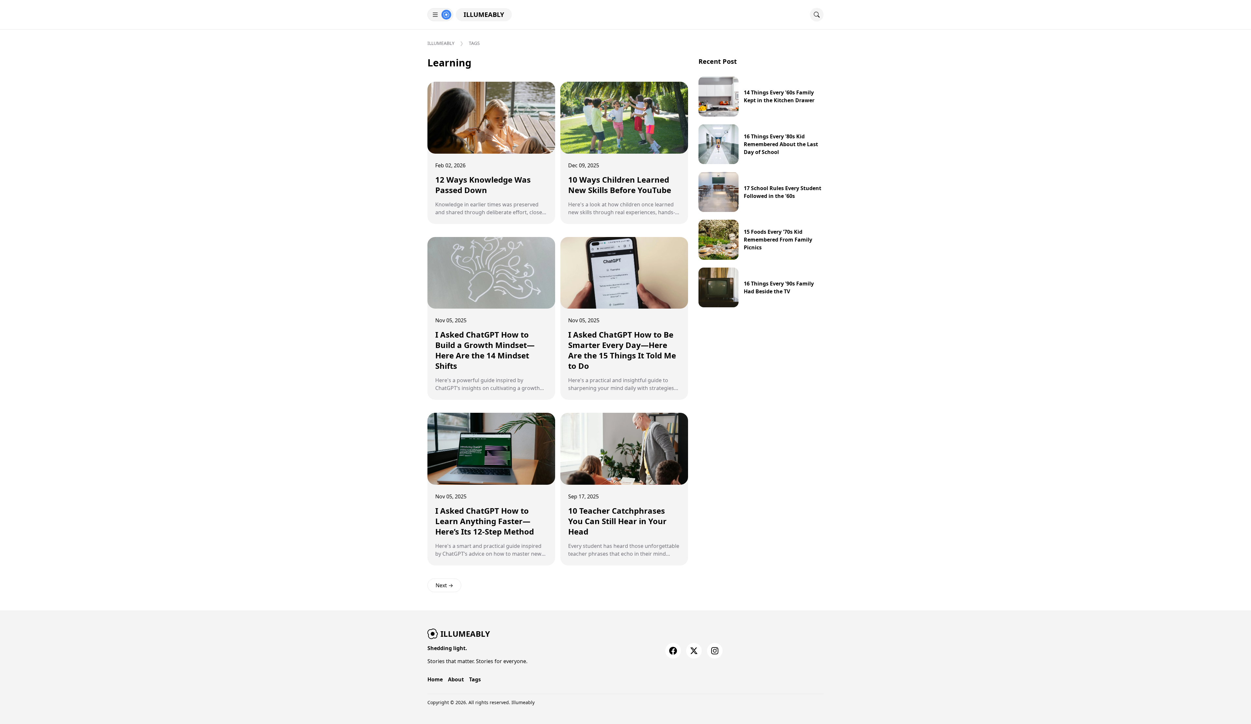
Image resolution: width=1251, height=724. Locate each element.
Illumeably (484, 14)
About (456, 679)
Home (435, 679)
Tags (474, 43)
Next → (444, 585)
